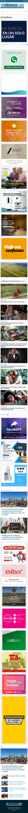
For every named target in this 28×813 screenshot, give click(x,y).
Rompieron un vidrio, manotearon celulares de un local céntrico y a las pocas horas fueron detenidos (17, 783)
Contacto (25, 1)
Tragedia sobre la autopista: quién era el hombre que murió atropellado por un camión (17, 789)
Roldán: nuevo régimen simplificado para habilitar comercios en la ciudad (17, 775)
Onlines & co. (14, 810)
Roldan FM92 (3, 1)
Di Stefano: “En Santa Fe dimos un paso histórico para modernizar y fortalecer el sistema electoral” (16, 795)
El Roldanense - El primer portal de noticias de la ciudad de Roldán (12, 5)
